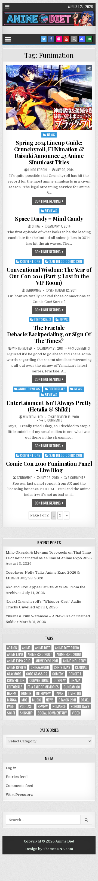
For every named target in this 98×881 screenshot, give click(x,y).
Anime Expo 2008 (69, 654)
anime (26, 647)
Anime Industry (74, 660)
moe (24, 700)
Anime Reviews (29, 389)
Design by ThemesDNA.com (49, 849)
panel (11, 706)
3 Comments (81, 348)
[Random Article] (81, 39)
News (51, 134)
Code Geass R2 (36, 673)
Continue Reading (48, 201)
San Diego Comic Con (65, 261)
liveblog (74, 693)
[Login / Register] (89, 39)
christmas (62, 667)
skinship (26, 713)
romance (59, 706)
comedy (58, 673)
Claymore (14, 673)
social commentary (52, 713)
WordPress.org (19, 795)
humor (26, 693)
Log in (11, 768)
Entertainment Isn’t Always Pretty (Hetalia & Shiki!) (49, 406)
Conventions (30, 261)
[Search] (74, 39)
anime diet (42, 647)
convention (15, 680)
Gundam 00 (72, 687)
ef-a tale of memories (43, 687)
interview (43, 693)
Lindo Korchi (37, 169)
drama (75, 680)
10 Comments (53, 420)
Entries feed (16, 777)
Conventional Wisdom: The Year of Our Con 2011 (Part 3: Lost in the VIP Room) (49, 276)
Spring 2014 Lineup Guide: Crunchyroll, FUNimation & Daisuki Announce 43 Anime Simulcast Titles (49, 152)
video (76, 713)
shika (36, 226)
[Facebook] (51, 39)
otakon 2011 (67, 700)
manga (12, 700)
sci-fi (11, 713)
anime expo (15, 654)
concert (75, 673)
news (50, 700)
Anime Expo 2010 (18, 660)
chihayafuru (40, 667)
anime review (16, 667)
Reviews (51, 210)
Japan (59, 693)
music (36, 700)
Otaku (85, 700)
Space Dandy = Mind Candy (49, 218)
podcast (26, 706)
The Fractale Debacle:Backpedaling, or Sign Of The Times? (49, 334)
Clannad (81, 667)
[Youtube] (66, 39)
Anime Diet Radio (67, 647)
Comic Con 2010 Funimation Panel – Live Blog (49, 467)
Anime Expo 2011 (46, 660)
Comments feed (19, 786)
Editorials (42, 319)
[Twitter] (43, 39)
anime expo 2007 (40, 654)
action (12, 647)
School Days (80, 706)
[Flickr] (59, 39)
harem (11, 693)
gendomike (33, 290)
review (43, 706)
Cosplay (60, 680)
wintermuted (22, 348)
